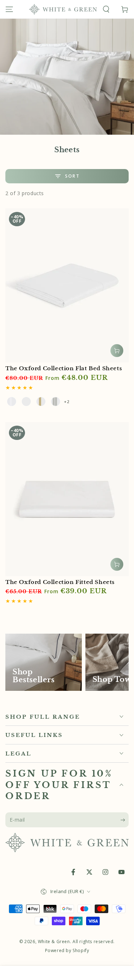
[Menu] (9, 9)
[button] (106, 9)
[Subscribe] (124, 820)
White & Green (54, 941)
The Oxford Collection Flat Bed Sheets (63, 368)
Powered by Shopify (67, 950)
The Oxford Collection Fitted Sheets (60, 582)
